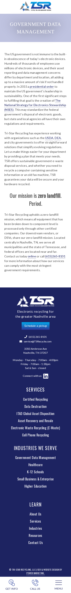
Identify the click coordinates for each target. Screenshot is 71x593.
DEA (57, 138)
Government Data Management (35, 457)
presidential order (42, 86)
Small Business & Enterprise (35, 478)
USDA (49, 138)
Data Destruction (35, 406)
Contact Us (35, 542)
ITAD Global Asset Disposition (35, 413)
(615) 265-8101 (38, 336)
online (32, 256)
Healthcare (35, 464)
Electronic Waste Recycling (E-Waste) (35, 427)
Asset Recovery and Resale (35, 420)
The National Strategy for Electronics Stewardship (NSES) (35, 105)
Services (35, 521)
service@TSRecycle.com (38, 341)
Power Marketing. (35, 573)
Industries (35, 528)
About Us (35, 513)
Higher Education (35, 486)
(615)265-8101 (55, 256)
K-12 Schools (35, 471)
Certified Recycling (35, 399)
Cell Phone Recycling (35, 434)
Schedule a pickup (35, 325)
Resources (35, 535)
